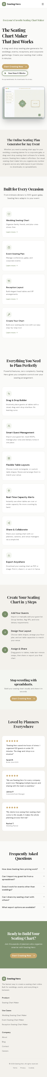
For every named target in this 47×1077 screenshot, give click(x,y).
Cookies (31, 1068)
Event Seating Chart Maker (13, 1020)
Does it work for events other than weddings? (18, 888)
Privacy (23, 1068)
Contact (5, 1046)
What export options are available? (18, 907)
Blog (4, 1042)
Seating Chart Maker (10, 1002)
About (4, 1037)
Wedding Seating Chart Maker (14, 1015)
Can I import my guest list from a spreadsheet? (17, 878)
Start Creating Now (13, 66)
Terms (15, 1068)
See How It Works (16, 73)
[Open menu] (42, 4)
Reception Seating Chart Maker (15, 1024)
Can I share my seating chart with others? (18, 898)
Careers (5, 1051)
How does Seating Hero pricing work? (20, 869)
